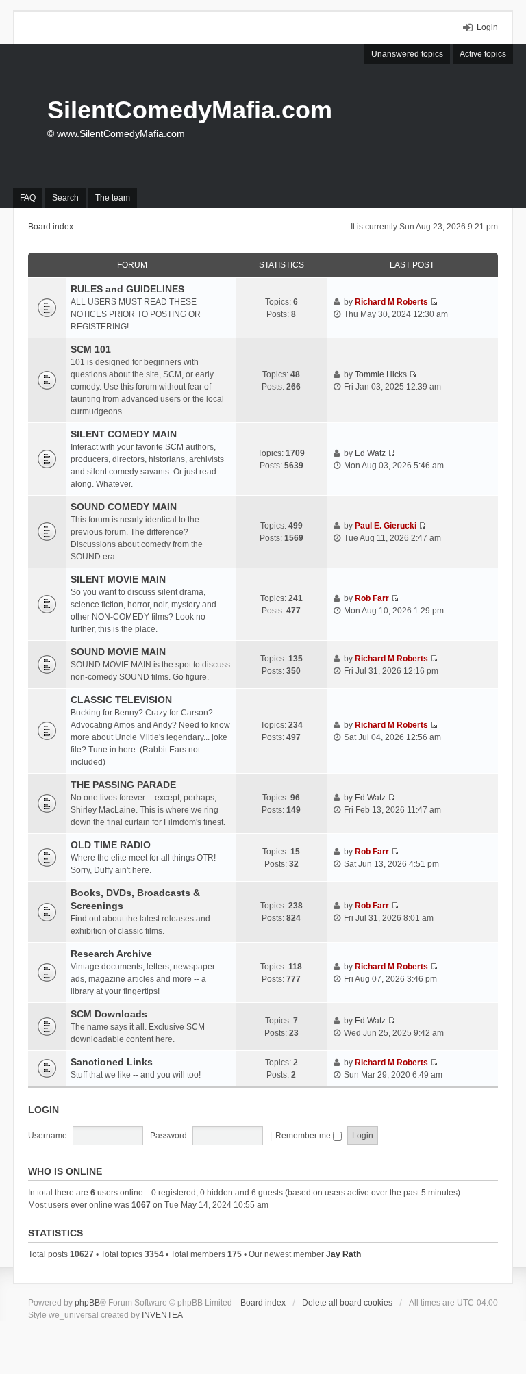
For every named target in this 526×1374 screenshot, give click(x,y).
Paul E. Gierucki (385, 526)
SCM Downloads (109, 1013)
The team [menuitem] (112, 198)
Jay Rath (343, 1254)
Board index (263, 1303)
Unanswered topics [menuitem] (407, 54)
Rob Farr (372, 598)
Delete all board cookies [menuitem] (347, 1303)
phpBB (87, 1303)
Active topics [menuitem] (483, 54)
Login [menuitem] (487, 27)
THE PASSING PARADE (123, 784)
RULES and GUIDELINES (127, 288)
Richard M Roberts (391, 302)
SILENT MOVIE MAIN (118, 579)
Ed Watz (370, 453)
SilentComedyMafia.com (189, 110)
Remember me (304, 1136)
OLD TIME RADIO (111, 844)
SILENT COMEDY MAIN (124, 434)
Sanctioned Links (112, 1061)
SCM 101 (91, 349)
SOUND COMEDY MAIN (124, 506)
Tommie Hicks (381, 374)
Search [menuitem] (65, 198)
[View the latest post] (434, 302)
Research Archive (111, 953)
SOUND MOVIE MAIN (118, 651)
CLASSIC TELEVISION (121, 699)
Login (43, 1109)
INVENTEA (162, 1315)
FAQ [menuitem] (28, 198)
